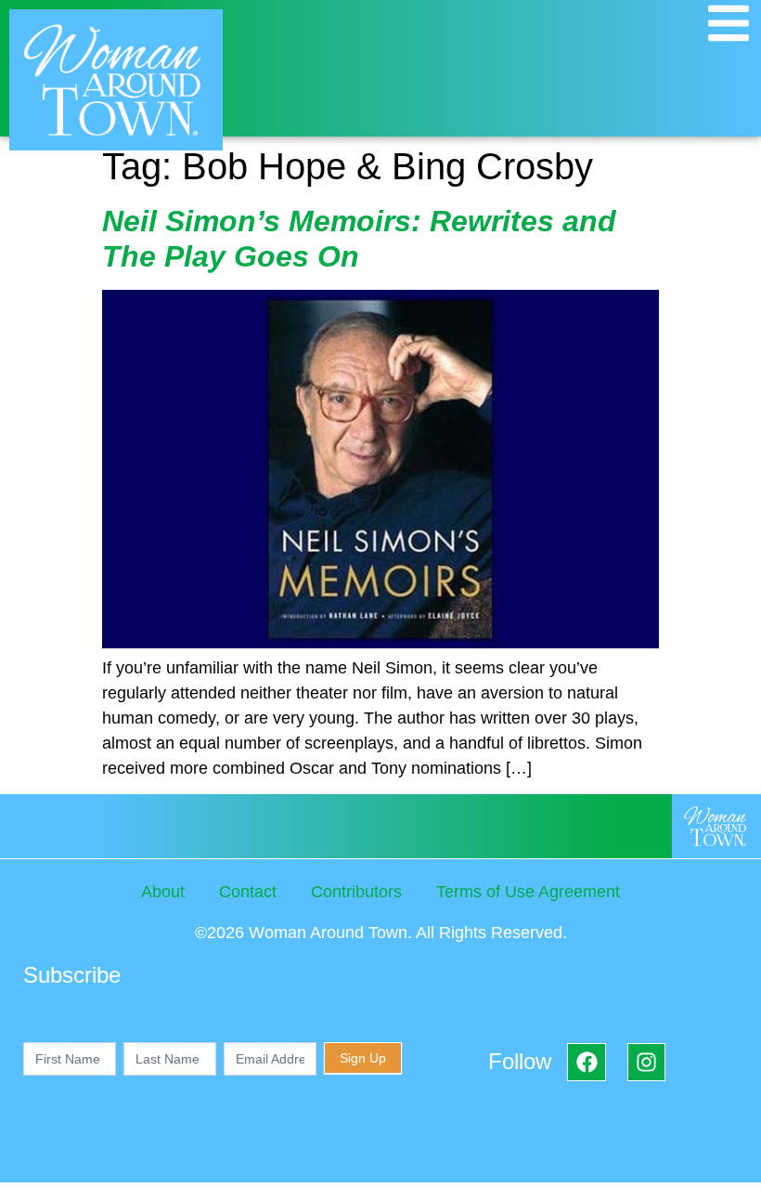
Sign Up (363, 1058)
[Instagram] (646, 1062)
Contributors (356, 891)
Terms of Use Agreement (528, 891)
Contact (248, 891)
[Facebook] (586, 1062)
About (163, 891)
